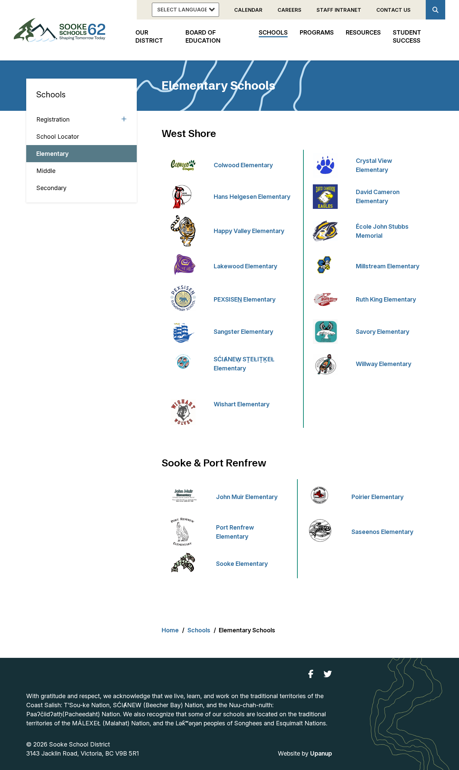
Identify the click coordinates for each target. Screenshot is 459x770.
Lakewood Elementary (246, 266)
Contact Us (393, 10)
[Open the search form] (435, 9)
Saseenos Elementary (382, 531)
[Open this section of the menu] (124, 119)
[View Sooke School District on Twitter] (328, 674)
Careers (289, 10)
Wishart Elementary (242, 404)
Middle (45, 170)
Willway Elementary (383, 363)
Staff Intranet (339, 10)
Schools (51, 94)
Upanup (321, 753)
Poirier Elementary (378, 496)
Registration (53, 119)
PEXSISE (245, 299)
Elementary (52, 153)
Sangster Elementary (243, 331)
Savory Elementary (382, 331)
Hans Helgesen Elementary (252, 196)
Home (170, 630)
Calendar (248, 10)
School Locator (57, 136)
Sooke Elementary (242, 563)
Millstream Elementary (387, 266)
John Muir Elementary (247, 496)
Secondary (51, 187)
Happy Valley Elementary (250, 230)
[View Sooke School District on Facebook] (311, 674)
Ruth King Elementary (386, 299)
